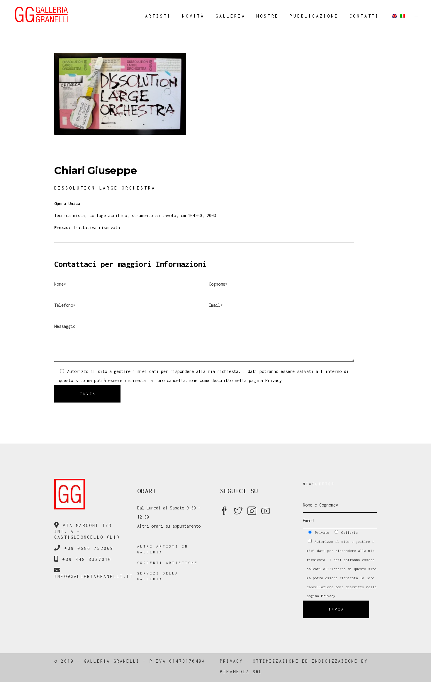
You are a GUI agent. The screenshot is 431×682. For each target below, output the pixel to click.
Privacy (273, 380)
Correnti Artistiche (167, 563)
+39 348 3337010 (86, 559)
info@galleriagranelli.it (93, 576)
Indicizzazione (335, 661)
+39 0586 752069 (88, 548)
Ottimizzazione (276, 661)
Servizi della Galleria (158, 576)
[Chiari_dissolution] (215, 94)
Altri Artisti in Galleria (162, 549)
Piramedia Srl (241, 671)
